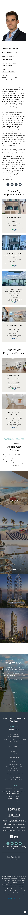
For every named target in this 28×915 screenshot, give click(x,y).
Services (14, 697)
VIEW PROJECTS (14, 487)
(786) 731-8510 (7, 59)
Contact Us (14, 751)
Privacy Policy (14, 859)
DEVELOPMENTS (14, 758)
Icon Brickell (15, 746)
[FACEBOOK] (7, 184)
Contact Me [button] (14, 692)
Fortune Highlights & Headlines (14, 744)
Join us (15, 748)
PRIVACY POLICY (14, 801)
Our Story (15, 741)
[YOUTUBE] (20, 184)
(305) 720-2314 (7, 65)
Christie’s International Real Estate (15, 739)
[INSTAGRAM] (12, 184)
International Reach (14, 736)
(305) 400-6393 (14, 796)
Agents (15, 732)
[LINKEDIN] (16, 184)
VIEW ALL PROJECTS (14, 648)
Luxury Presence (14, 849)
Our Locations (14, 734)
